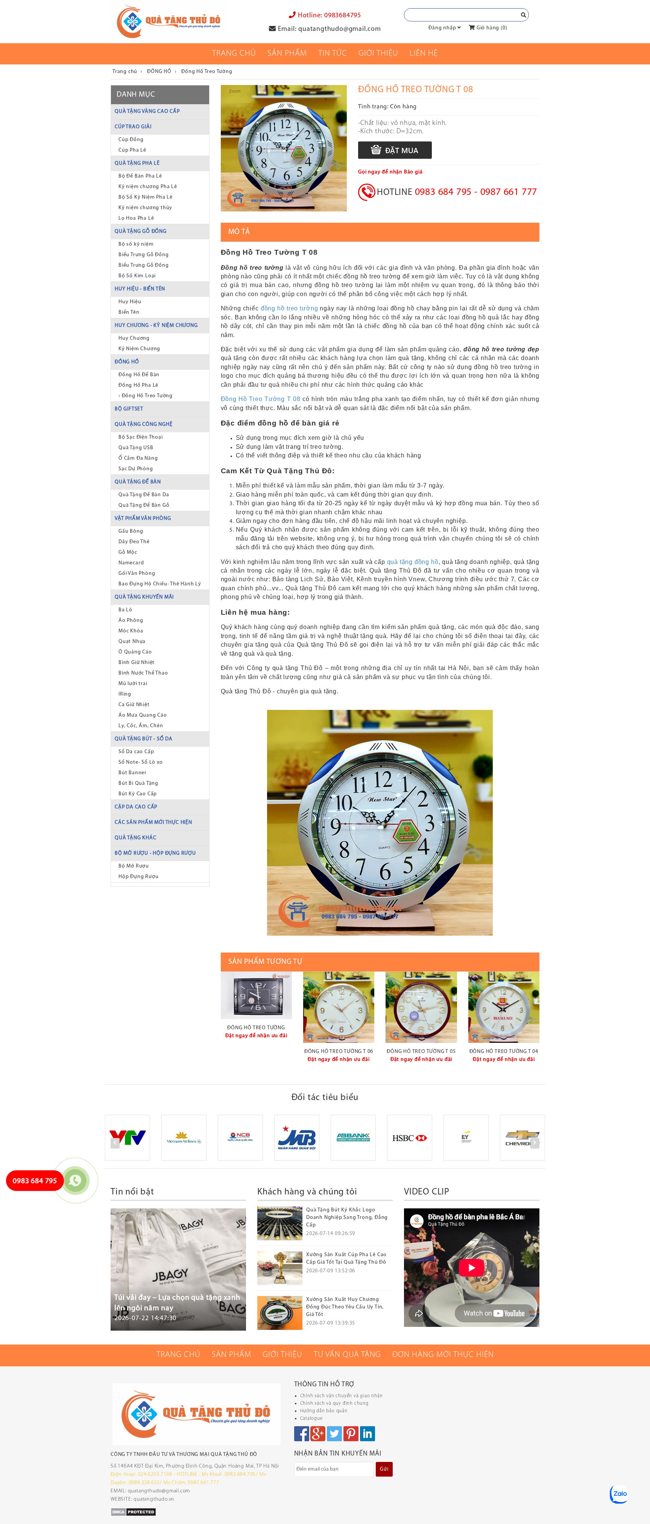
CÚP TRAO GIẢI (133, 127)
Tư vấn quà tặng (347, 1355)
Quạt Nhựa (132, 641)
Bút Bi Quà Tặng (138, 783)
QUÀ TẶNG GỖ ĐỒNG (141, 231)
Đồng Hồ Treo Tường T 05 (421, 1051)
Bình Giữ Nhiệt (136, 663)
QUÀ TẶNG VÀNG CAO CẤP (147, 111)
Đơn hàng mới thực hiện (443, 1355)
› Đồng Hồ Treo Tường (145, 396)
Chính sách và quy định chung (334, 1403)
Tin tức (332, 53)
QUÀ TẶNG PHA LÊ (137, 163)
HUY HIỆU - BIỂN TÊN (140, 289)
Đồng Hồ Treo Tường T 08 (261, 399)
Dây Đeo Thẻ (134, 542)
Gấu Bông (130, 531)
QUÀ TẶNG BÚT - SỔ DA (144, 739)
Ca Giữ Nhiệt (134, 705)
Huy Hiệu (129, 302)
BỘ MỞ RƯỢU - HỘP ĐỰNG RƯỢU (155, 853)
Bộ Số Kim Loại (137, 276)
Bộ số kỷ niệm (135, 244)
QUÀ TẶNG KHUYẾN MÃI (144, 597)
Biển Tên (128, 312)
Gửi (384, 1469)
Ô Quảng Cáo (135, 652)
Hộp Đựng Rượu (138, 877)
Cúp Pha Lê (132, 150)
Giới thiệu (378, 53)
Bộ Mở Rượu (133, 866)
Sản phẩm (287, 53)
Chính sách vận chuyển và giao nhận (341, 1395)
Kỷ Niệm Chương (139, 349)
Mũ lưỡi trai (132, 684)
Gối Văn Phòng (136, 573)
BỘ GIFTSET (129, 409)
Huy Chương (134, 338)
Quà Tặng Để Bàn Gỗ (143, 505)
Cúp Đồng (130, 140)
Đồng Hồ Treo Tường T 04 (503, 1051)
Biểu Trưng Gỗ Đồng (143, 255)
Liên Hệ (424, 53)
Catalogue (311, 1418)
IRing (124, 694)
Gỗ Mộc (127, 552)
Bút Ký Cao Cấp (137, 794)
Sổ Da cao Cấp (136, 752)
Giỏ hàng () (491, 28)
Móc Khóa (130, 631)
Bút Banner (132, 773)
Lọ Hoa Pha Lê (136, 218)
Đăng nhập (442, 28)
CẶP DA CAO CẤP (136, 807)
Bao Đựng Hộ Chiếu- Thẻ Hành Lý (159, 584)
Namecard (131, 563)
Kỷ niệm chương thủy (145, 208)
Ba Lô (125, 610)
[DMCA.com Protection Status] (133, 1511)
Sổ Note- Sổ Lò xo (140, 762)
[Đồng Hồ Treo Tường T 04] (503, 1007)
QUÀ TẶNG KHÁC (135, 838)
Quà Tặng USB (135, 448)
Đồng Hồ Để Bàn (138, 375)
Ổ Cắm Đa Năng (138, 458)
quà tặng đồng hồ (413, 562)
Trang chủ (234, 53)
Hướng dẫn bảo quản (324, 1411)
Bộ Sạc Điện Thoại (140, 437)
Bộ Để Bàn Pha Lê (140, 176)
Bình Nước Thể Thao (143, 673)
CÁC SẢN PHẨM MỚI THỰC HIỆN (153, 822)
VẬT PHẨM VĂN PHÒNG (143, 518)
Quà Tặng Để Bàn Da (143, 495)
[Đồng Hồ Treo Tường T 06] (338, 1007)
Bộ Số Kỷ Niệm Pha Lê (145, 197)
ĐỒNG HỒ (127, 362)
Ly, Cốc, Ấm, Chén (140, 726)
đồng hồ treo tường (289, 308)
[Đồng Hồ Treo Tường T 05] (421, 1007)
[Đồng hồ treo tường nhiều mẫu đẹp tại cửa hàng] (256, 996)
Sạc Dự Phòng (135, 469)
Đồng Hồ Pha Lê (138, 385)
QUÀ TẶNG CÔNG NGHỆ (143, 424)
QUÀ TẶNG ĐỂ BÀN (138, 482)
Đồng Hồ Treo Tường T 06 (338, 1051)
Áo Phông (130, 620)
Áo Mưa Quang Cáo (142, 715)
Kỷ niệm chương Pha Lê (147, 187)
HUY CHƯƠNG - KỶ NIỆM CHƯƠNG (156, 325)
